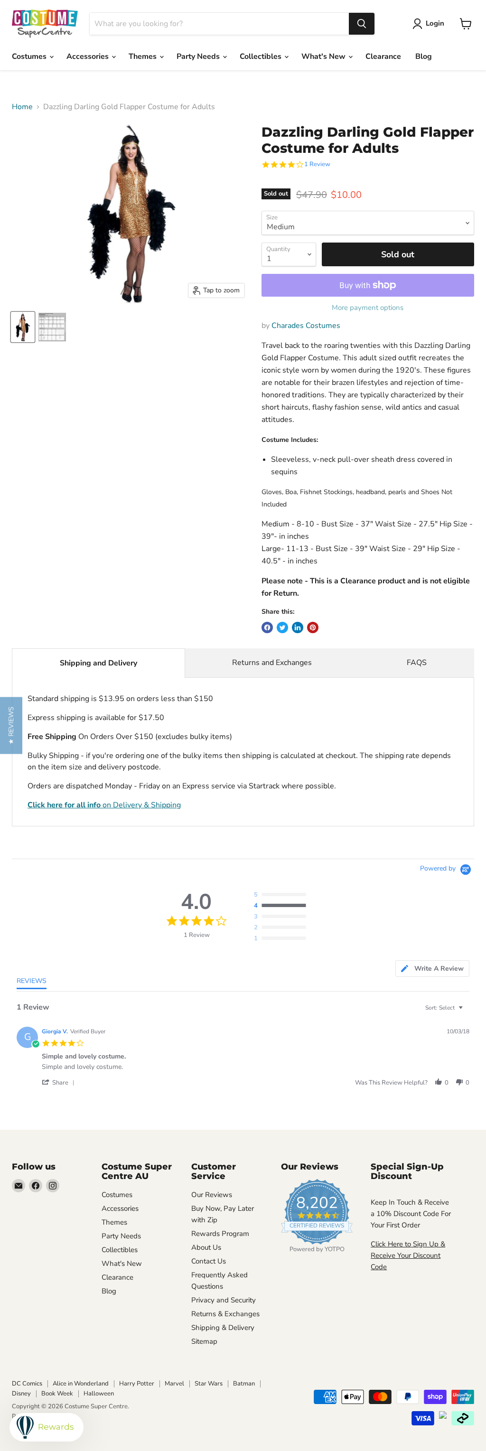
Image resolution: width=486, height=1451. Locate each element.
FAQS (417, 662)
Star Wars (209, 1383)
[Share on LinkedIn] (297, 627)
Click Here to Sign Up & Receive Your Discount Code (408, 1255)
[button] (60, 1082)
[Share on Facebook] (267, 627)
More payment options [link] (367, 308)
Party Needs (199, 56)
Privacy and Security (223, 1300)
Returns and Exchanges (272, 662)
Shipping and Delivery (98, 663)
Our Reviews (211, 1194)
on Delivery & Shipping (104, 805)
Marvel (174, 1383)
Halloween (99, 1393)
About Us (206, 1247)
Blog (423, 56)
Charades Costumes (305, 325)
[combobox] (219, 24)
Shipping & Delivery (222, 1327)
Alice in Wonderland (81, 1383)
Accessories (88, 56)
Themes (144, 56)
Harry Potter (136, 1383)
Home (22, 107)
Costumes (30, 56)
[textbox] (467, 1011)
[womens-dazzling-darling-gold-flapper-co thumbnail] (23, 327)
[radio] (282, 895)
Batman (244, 1383)
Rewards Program (220, 1233)
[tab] (432, 968)
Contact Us (208, 1261)
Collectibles (261, 56)
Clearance (383, 56)
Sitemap (204, 1341)
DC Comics (27, 1383)
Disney (21, 1393)
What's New (324, 56)
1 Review (317, 164)
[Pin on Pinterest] (312, 627)
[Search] (361, 24)
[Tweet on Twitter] (282, 627)
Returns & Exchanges (225, 1314)
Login (435, 23)
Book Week (57, 1393)
